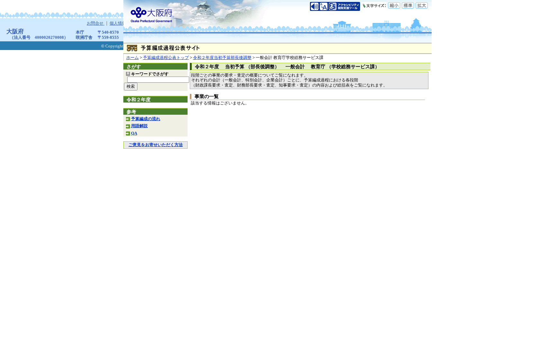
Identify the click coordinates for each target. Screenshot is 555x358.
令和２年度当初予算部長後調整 (222, 57)
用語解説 (139, 126)
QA (134, 133)
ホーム (132, 57)
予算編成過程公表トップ (166, 57)
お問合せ (95, 23)
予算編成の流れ (145, 119)
